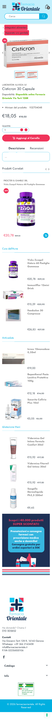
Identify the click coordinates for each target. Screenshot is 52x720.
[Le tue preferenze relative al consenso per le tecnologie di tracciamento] (47, 715)
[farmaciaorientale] (26, 6)
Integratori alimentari (16, 27)
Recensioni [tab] (37, 148)
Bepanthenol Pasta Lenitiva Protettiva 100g (38, 377)
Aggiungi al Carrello (28, 138)
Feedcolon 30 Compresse (35, 312)
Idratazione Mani (11, 427)
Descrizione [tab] (17, 148)
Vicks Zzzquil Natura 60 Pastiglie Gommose (38, 263)
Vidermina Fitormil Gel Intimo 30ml (38, 465)
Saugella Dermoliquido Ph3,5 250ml (35, 492)
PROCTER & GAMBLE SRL (16, 180)
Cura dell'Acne (10, 249)
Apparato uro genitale (16, 32)
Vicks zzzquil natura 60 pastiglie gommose (24, 184)
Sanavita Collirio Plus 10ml (36, 401)
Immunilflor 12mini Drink (38, 287)
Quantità (6, 125)
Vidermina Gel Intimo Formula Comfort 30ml (35, 441)
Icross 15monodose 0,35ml (38, 350)
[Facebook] (3, 657)
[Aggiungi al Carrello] (45, 235)
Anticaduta (8, 338)
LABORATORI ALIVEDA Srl (14, 84)
